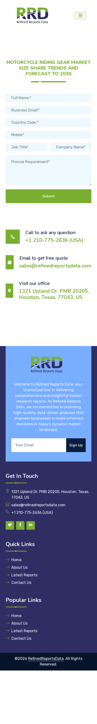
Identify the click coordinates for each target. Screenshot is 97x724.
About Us (19, 567)
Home (16, 560)
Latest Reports (24, 575)
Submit (48, 196)
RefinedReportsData (46, 658)
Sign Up (76, 445)
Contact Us (21, 582)
